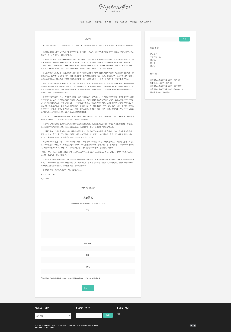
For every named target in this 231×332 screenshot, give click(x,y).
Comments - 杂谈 (89, 46)
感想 (90, 188)
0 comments (66, 46)
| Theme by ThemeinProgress (79, 325)
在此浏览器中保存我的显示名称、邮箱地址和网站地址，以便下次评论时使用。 (72, 278)
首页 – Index (85, 22)
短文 (93, 188)
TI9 (87, 188)
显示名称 (88, 243)
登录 (119, 314)
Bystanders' (115, 7)
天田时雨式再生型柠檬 (125, 46)
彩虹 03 (153, 66)
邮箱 (88, 255)
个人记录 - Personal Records (105, 46)
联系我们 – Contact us (140, 22)
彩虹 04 (153, 60)
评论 (88, 210)
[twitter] (191, 325)
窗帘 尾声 (177, 86)
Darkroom (178, 89)
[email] (194, 325)
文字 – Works (121, 22)
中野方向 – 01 (155, 57)
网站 (88, 267)
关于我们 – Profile (103, 22)
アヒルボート (155, 54)
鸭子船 (152, 63)
